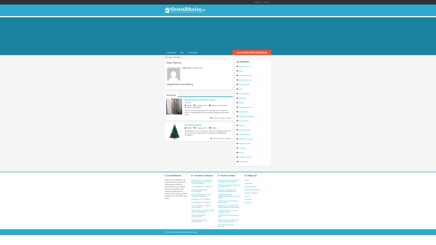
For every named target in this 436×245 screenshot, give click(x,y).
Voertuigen (242, 148)
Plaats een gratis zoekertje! (252, 53)
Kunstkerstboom (193, 125)
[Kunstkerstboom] (174, 139)
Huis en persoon (244, 84)
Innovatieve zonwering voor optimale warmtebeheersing (227, 190)
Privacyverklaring (250, 186)
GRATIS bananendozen (198, 215)
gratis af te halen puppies (199, 190)
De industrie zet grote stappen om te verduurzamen (229, 185)
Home (247, 180)
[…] (193, 135)
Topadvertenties (244, 134)
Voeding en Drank (245, 143)
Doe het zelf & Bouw (219, 105)
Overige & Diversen (245, 107)
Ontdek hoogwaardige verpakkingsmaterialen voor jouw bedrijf (228, 196)
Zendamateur (243, 161)
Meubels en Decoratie (193, 107)
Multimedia (242, 98)
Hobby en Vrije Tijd (245, 80)
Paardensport (243, 112)
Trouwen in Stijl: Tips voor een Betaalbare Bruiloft (227, 211)
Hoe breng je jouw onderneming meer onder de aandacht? (228, 220)
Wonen (214, 128)
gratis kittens (195, 199)
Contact (247, 196)
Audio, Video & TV (245, 66)
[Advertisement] (218, 33)
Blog (182, 52)
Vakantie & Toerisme (246, 139)
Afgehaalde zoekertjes (252, 190)
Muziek (241, 102)
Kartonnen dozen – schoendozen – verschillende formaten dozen (202, 181)
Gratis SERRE (195, 202)
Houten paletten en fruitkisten (201, 205)
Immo (241, 89)
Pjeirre (189, 105)
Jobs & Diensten (244, 93)
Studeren (242, 125)
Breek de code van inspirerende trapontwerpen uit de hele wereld (228, 206)
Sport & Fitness (244, 121)
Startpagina (171, 52)
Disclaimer (248, 202)
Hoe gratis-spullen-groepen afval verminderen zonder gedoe (228, 181)
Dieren (241, 71)
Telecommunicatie (245, 130)
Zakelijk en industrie (245, 157)
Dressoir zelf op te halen (199, 220)
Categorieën (193, 52)
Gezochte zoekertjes (251, 193)
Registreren (258, 2)
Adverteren (248, 199)
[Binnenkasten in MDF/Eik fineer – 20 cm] (174, 114)
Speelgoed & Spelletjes (246, 116)
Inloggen (266, 2)
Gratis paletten (196, 186)
